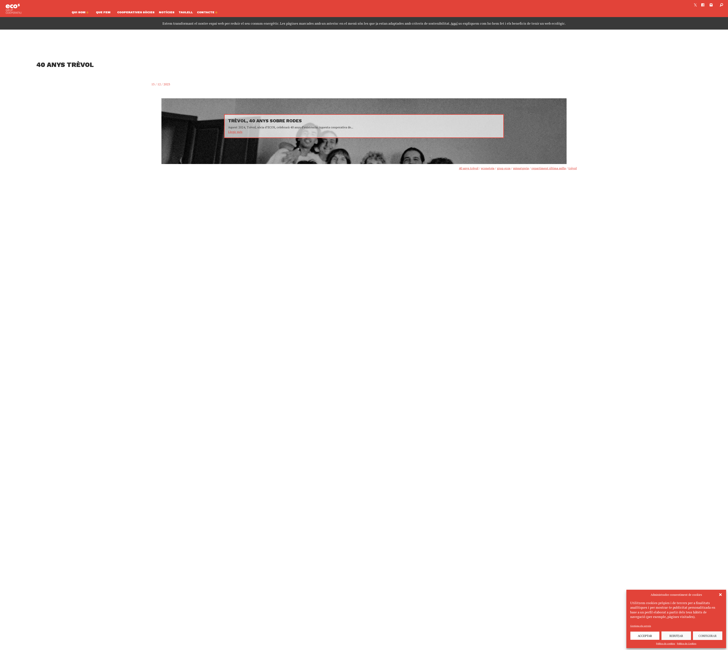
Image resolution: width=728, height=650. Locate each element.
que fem (103, 12)
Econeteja (487, 168)
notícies (166, 12)
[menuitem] (82, 13)
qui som (79, 12)
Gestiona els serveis (640, 625)
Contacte (206, 12)
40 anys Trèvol (468, 168)
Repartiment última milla (548, 168)
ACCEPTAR (645, 636)
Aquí (454, 23)
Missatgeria (521, 168)
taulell (186, 12)
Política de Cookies (686, 643)
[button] (720, 595)
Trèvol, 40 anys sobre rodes (265, 120)
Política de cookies (665, 643)
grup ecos (503, 168)
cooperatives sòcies (136, 12)
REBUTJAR (676, 636)
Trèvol (572, 168)
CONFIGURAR (707, 636)
